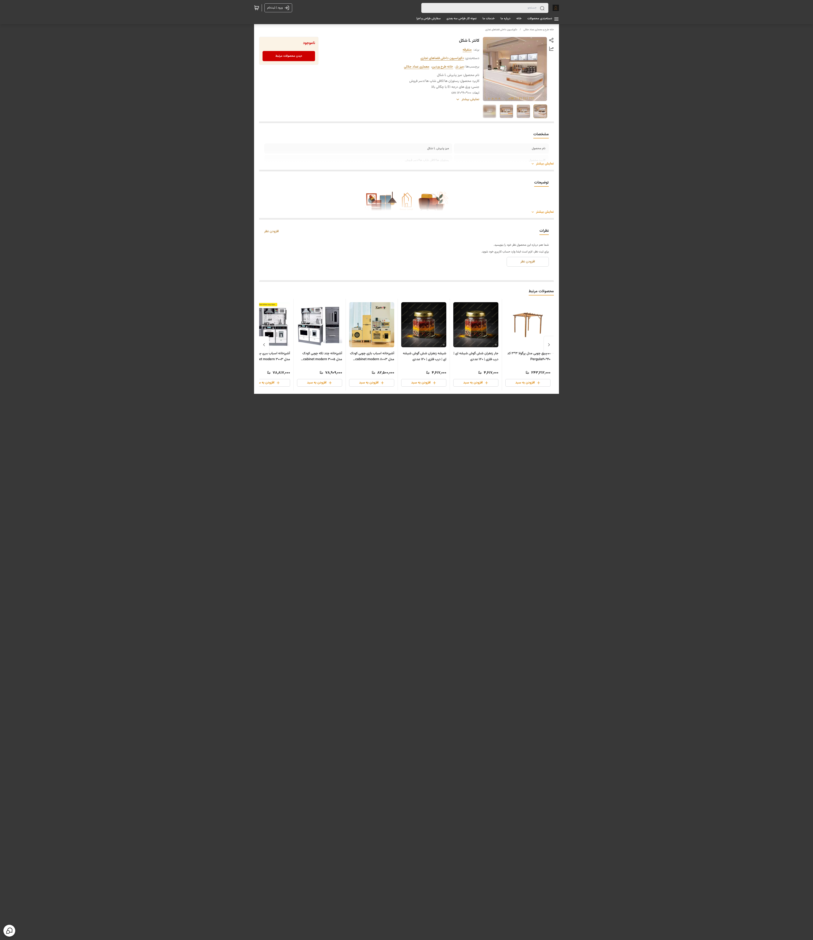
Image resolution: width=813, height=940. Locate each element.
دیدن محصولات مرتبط (288, 56)
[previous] (549, 344)
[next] (264, 344)
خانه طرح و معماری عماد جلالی (538, 30)
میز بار (460, 66)
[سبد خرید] (256, 7)
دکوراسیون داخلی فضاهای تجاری (501, 30)
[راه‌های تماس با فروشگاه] (9, 931)
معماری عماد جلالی (416, 66)
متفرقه (467, 49)
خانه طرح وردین (442, 66)
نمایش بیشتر (545, 163)
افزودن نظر (271, 231)
